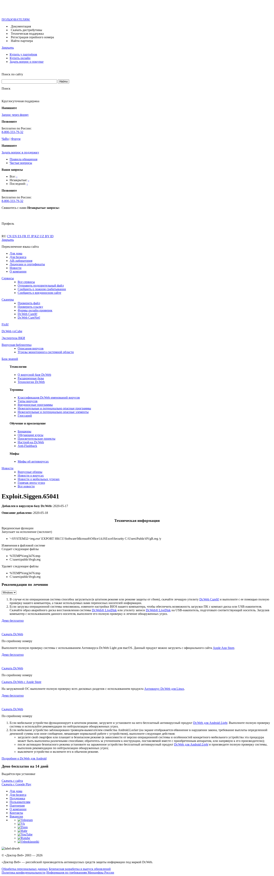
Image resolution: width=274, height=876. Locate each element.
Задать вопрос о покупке (27, 61)
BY (47, 236)
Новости (15, 268)
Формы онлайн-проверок (35, 310)
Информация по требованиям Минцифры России (80, 872)
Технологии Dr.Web (31, 382)
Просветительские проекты (36, 438)
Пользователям (20, 802)
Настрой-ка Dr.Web (31, 442)
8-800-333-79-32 (12, 132)
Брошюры (24, 431)
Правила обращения (23, 159)
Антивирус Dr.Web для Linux (164, 688)
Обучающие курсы (30, 435)
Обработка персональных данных (25, 869)
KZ (37, 236)
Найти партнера (22, 40)
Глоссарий (25, 415)
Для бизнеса (18, 257)
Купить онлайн (20, 58)
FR (24, 236)
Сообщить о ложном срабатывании (42, 289)
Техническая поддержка (27, 33)
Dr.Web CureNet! (29, 317)
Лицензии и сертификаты (27, 264)
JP (33, 236)
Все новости (26, 486)
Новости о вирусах (31, 475)
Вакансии (16, 816)
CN (9, 236)
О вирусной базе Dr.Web (34, 374)
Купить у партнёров (23, 54)
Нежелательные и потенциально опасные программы (54, 408)
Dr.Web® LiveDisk (104, 610)
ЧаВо (5, 138)
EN (15, 236)
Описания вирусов (31, 348)
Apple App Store (223, 648)
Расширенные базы (31, 378)
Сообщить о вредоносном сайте (39, 292)
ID (52, 236)
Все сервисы (26, 282)
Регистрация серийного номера (32, 37)
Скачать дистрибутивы (26, 30)
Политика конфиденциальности (24, 872)
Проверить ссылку (30, 306)
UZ (42, 236)
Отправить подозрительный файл (41, 285)
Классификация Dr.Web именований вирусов (49, 397)
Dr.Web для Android (210, 722)
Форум (15, 138)
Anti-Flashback (27, 446)
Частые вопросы (21, 163)
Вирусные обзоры (30, 472)
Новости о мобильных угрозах (39, 479)
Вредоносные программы (35, 404)
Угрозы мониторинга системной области (46, 352)
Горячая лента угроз (31, 482)
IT (29, 236)
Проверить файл (29, 303)
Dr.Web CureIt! (27, 314)
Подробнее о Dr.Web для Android (24, 758)
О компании (18, 271)
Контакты (16, 812)
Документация (21, 26)
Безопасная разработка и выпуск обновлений (80, 869)
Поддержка (17, 798)
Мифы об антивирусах (33, 461)
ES (20, 236)
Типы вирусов (28, 401)
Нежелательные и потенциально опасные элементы (53, 412)
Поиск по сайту (12, 74)
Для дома (16, 253)
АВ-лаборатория (21, 260)
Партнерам (17, 805)
